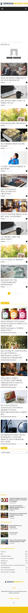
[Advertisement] (14, 26)
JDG (2, 554)
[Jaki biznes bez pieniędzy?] (14, 114)
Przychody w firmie (8, 572)
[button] (26, 9)
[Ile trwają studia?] (4, 534)
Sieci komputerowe (8, 570)
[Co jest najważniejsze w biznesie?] (14, 157)
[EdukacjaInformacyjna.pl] (14, 3)
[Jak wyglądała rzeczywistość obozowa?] (14, 180)
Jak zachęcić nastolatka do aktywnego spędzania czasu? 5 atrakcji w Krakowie (14, 354)
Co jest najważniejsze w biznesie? (13, 167)
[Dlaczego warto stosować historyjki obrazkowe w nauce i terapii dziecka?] (14, 369)
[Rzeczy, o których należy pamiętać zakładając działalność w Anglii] (4, 542)
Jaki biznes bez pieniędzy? (14, 123)
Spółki (3, 552)
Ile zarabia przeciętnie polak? (13, 144)
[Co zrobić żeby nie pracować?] (14, 228)
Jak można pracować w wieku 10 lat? (13, 101)
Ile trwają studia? (13, 532)
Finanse (3, 563)
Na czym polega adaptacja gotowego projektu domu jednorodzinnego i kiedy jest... (14, 410)
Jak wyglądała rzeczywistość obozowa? (8, 191)
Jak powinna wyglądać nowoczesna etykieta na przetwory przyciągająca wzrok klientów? (18, 500)
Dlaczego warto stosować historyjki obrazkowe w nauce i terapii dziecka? (12, 381)
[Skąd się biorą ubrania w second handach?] (14, 69)
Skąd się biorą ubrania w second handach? (13, 79)
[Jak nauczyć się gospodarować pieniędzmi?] (14, 271)
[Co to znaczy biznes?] (14, 251)
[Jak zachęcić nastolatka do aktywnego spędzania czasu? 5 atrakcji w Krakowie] (14, 342)
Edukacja (4, 561)
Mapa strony (14, 608)
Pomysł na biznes (7, 558)
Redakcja (3, 82)
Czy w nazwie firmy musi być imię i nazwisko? (14, 215)
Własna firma (6, 556)
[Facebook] (14, 602)
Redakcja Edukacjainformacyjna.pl (8, 332)
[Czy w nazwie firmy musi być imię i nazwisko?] (14, 205)
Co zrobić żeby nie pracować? (10, 238)
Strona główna (4, 42)
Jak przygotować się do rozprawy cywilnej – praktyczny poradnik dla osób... (13, 438)
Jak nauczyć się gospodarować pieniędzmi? (9, 282)
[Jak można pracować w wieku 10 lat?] (14, 92)
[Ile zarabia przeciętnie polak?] (14, 135)
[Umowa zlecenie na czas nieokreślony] (4, 527)
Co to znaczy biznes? (12, 259)
